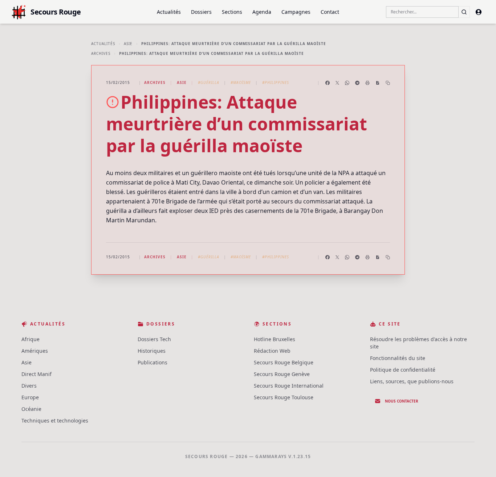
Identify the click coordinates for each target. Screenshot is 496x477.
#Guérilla (208, 82)
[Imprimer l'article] (367, 83)
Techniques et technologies (54, 420)
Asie (128, 43)
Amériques (34, 350)
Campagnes (295, 11)
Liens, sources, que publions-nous (412, 381)
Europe (30, 397)
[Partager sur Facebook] (327, 83)
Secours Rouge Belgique (283, 362)
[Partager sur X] (337, 83)
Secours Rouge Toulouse (283, 397)
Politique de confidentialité (402, 369)
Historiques (152, 350)
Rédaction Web (272, 350)
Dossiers (201, 11)
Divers (29, 385)
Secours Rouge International (289, 385)
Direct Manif (36, 374)
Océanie (31, 408)
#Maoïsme (241, 82)
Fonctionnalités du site (397, 358)
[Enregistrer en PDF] (377, 83)
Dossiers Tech (154, 339)
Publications (152, 362)
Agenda (261, 11)
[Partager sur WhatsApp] (347, 83)
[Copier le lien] (388, 83)
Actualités (169, 11)
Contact (330, 11)
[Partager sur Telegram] (357, 83)
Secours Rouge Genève (282, 374)
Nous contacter (401, 401)
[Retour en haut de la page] (480, 461)
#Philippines (275, 82)
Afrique (30, 339)
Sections (232, 11)
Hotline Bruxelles (274, 339)
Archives (100, 53)
